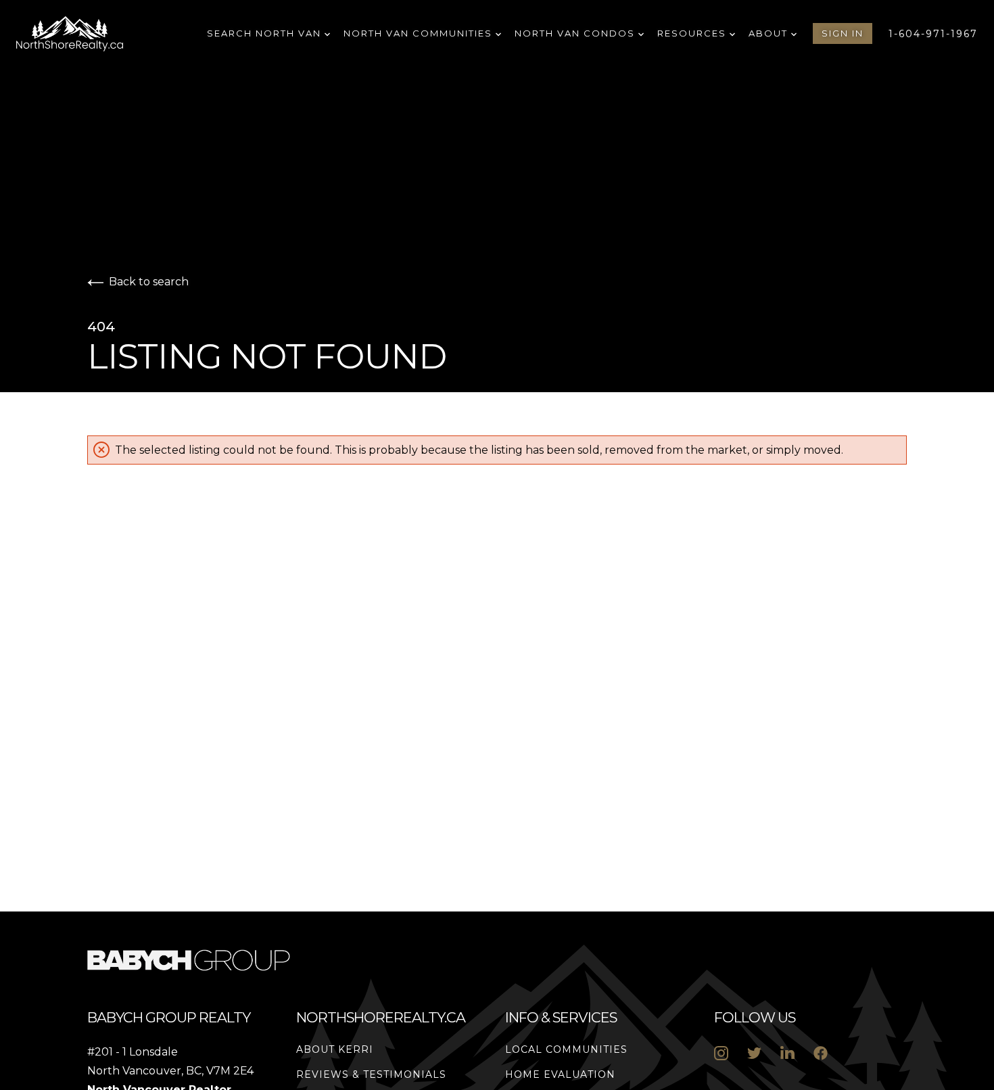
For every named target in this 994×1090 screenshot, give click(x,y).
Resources (693, 33)
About (770, 33)
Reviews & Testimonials (371, 1074)
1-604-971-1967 (933, 34)
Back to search (149, 281)
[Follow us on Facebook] (820, 1052)
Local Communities (566, 1049)
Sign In (842, 33)
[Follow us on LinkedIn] (787, 1052)
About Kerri (334, 1049)
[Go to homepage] (85, 33)
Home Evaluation (560, 1074)
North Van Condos (576, 33)
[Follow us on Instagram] (721, 1052)
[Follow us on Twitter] (754, 1052)
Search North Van (266, 33)
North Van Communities (420, 33)
